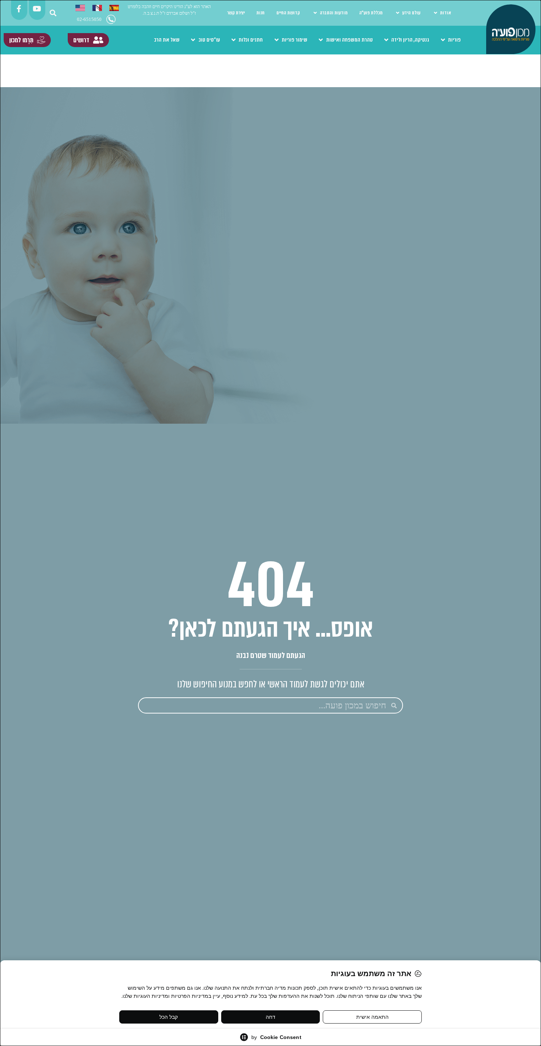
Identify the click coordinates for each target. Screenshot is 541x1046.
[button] (53, 13)
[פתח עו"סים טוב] (193, 40)
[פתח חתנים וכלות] (233, 40)
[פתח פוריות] (442, 40)
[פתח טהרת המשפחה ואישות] (321, 40)
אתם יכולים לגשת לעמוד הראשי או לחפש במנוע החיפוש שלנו (270, 684)
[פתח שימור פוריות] (276, 40)
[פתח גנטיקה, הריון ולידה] (386, 40)
